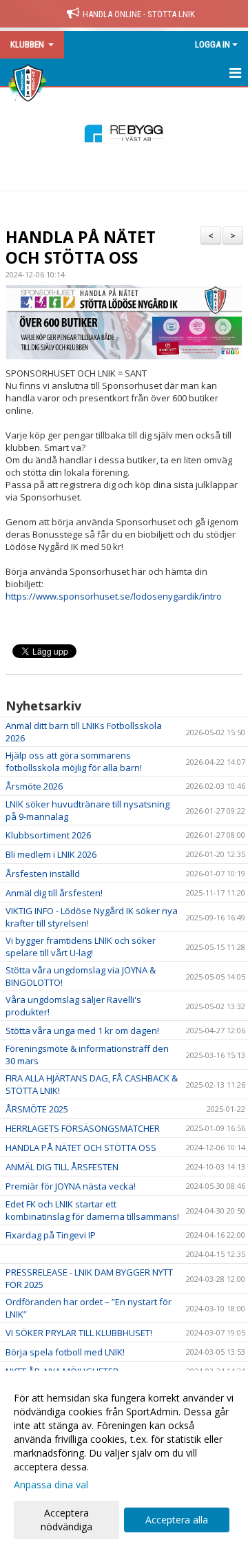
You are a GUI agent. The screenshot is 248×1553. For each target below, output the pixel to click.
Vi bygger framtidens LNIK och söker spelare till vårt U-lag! (81, 946)
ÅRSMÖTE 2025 (37, 1109)
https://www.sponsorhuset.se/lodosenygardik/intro (114, 596)
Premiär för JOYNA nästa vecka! (71, 1186)
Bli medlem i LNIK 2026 (51, 854)
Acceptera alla (176, 1519)
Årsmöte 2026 (34, 786)
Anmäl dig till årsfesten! (54, 893)
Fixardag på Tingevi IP (51, 1235)
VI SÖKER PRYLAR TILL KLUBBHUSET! (79, 1333)
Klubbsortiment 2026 (48, 835)
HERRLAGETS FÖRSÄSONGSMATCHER (83, 1128)
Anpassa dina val (51, 1485)
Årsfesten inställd (43, 873)
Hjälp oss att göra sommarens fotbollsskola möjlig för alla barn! (74, 761)
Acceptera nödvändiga (66, 1519)
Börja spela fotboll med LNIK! (65, 1352)
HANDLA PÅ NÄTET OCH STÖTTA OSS (81, 247)
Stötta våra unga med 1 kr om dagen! (82, 1030)
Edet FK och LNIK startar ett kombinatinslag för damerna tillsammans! (92, 1210)
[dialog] (124, 1462)
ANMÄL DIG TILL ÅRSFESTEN (62, 1167)
